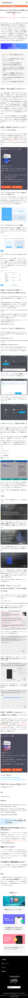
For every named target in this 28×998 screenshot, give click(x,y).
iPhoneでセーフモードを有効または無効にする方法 (13, 779)
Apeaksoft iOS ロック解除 (7, 736)
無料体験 (7, 187)
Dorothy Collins (7, 17)
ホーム (2, 6)
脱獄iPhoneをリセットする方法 (13, 909)
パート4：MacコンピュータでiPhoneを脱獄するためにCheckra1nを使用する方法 (14, 69)
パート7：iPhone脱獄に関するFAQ (13, 81)
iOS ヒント (7, 6)
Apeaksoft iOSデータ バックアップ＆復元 (16, 140)
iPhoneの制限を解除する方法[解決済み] (10, 777)
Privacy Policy (12, 996)
